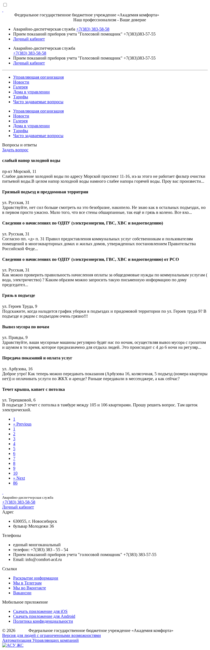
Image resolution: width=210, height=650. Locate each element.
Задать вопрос (15, 149)
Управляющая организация (38, 77)
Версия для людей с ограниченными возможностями (51, 635)
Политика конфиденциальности (43, 621)
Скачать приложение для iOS (40, 611)
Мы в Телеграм (27, 583)
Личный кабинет (29, 39)
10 (15, 473)
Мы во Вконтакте (29, 588)
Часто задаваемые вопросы (38, 101)
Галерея (20, 87)
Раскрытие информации (35, 578)
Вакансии (22, 592)
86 (15, 483)
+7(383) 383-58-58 (92, 29)
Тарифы (20, 96)
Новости (21, 82)
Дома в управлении (31, 92)
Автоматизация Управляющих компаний (40, 640)
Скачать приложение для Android (44, 616)
